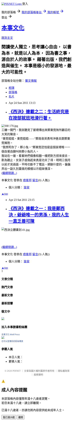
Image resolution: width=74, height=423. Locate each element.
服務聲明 (38, 374)
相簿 (11, 87)
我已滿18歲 (9, 417)
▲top (4, 193)
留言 (35, 180)
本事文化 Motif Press (10, 334)
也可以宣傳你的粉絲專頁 (12, 341)
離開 (20, 417)
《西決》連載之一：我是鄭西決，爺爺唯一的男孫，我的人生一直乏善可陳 (39, 214)
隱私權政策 (64, 370)
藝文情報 (31, 80)
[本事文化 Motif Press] (2, 337)
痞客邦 (27, 180)
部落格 (13, 92)
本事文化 (12, 28)
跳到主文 (7, 37)
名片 (11, 96)
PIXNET (17, 370)
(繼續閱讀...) (9, 173)
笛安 (26, 187)
